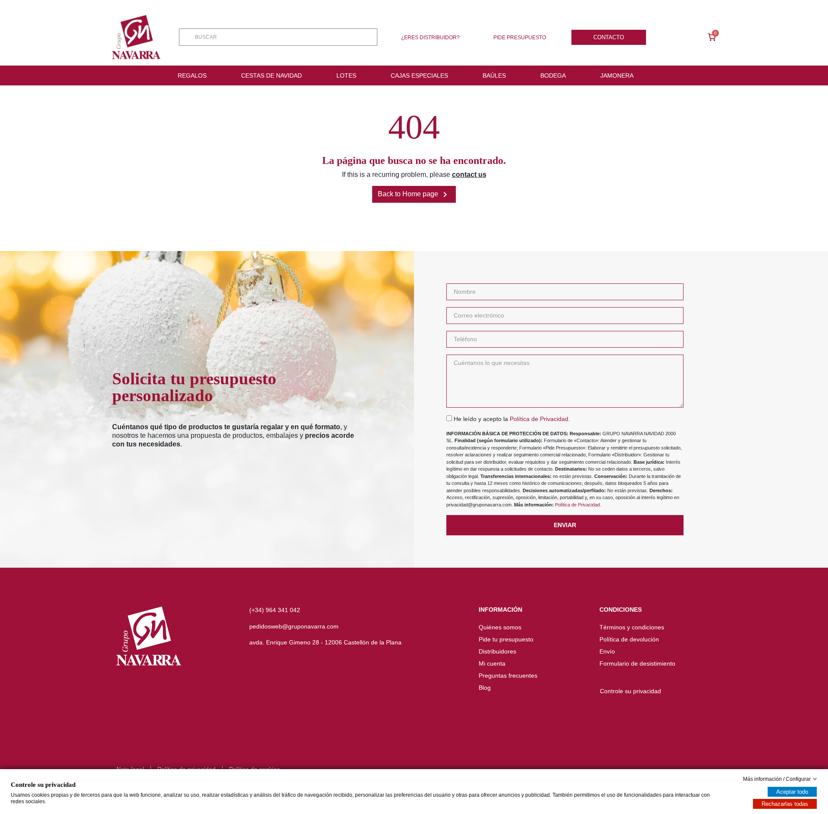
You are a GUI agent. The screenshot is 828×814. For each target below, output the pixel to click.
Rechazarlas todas (785, 804)
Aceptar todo (792, 792)
